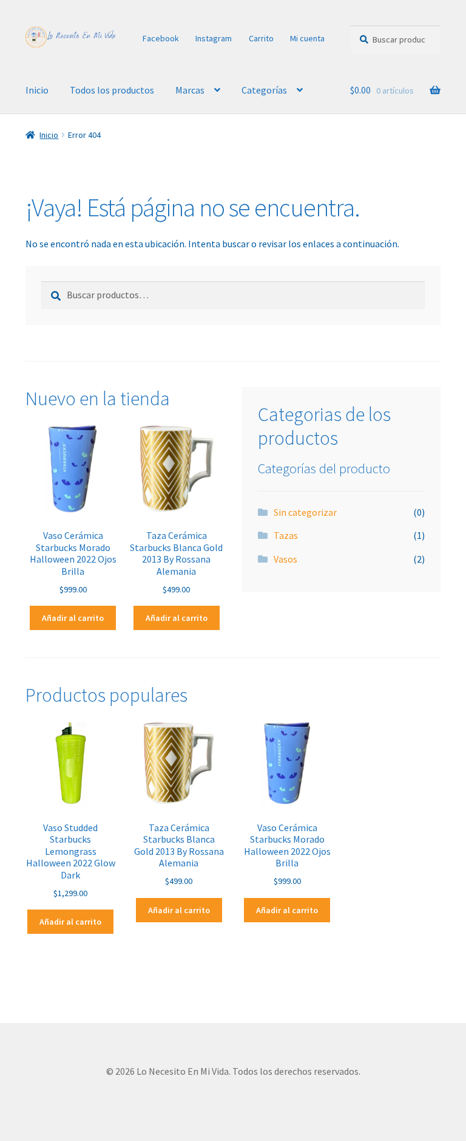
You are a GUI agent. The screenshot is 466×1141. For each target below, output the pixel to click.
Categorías (264, 90)
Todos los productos (112, 90)
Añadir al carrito (73, 617)
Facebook (161, 38)
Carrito (261, 38)
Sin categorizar (305, 512)
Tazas (286, 535)
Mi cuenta (307, 38)
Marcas (189, 90)
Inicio (37, 90)
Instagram (213, 38)
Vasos (285, 559)
